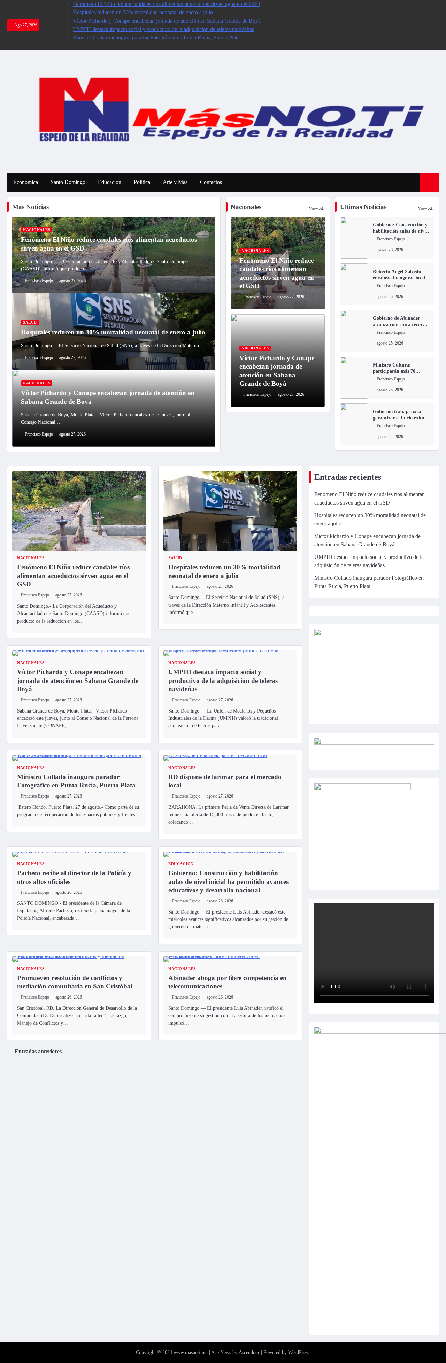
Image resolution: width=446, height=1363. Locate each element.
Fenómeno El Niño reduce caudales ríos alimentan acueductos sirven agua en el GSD (166, 4)
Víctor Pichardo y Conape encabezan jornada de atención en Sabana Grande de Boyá (167, 21)
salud (30, 322)
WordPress (298, 1352)
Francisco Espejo (39, 281)
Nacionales (36, 230)
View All (317, 208)
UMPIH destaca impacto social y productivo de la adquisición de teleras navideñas (163, 29)
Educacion (109, 182)
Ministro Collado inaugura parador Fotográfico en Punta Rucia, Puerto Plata (156, 37)
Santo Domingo (68, 182)
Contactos (211, 182)
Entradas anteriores (38, 1051)
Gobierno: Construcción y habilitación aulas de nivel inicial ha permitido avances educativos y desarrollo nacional (228, 881)
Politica (142, 182)
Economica (25, 182)
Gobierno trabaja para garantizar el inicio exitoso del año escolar (400, 418)
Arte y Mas (175, 182)
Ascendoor (249, 1352)
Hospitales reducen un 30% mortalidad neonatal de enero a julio (143, 12)
